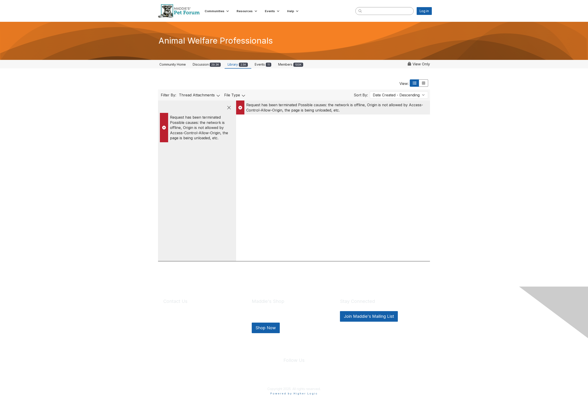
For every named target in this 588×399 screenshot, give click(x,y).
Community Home (172, 64)
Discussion (206, 64)
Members (290, 64)
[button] (217, 11)
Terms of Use (304, 378)
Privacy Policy (280, 378)
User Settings (327, 378)
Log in (424, 11)
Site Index (258, 378)
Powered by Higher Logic (294, 393)
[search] (360, 10)
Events (262, 64)
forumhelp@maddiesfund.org (196, 325)
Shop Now (266, 327)
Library (237, 64)
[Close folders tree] (229, 107)
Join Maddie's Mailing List (369, 316)
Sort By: (361, 95)
